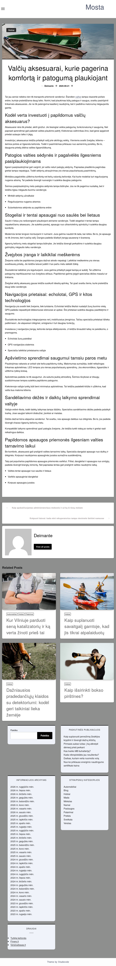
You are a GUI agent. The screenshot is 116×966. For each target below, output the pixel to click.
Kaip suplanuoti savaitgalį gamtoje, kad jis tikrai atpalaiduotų (86, 626)
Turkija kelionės (18, 938)
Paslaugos (69, 808)
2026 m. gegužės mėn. (21, 797)
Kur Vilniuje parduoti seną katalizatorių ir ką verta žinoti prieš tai (28, 626)
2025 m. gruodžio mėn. (21, 815)
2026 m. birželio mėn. (21, 794)
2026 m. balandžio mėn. (22, 801)
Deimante (49, 85)
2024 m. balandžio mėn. (22, 888)
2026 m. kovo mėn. (19, 805)
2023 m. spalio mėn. (20, 910)
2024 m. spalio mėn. (20, 867)
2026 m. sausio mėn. (20, 812)
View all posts (43, 546)
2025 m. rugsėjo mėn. (21, 826)
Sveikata (68, 819)
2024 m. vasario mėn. (21, 896)
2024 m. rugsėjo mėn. (21, 870)
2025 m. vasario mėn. (21, 852)
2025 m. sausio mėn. (20, 856)
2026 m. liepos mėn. (20, 790)
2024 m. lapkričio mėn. (21, 863)
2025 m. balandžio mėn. (22, 845)
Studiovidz (63, 962)
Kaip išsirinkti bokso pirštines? (83, 693)
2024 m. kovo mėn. (19, 892)
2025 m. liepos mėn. (20, 834)
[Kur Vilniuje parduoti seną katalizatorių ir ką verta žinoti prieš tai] (29, 591)
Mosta (95, 7)
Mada (66, 797)
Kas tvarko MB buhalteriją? (77, 751)
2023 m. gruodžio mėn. (21, 903)
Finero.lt (14, 941)
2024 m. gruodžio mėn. (21, 859)
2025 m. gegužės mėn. (21, 841)
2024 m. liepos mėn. (20, 877)
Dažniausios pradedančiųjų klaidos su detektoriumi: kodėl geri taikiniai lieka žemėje (27, 702)
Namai (67, 805)
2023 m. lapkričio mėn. (21, 906)
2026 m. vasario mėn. (21, 808)
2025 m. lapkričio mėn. (21, 819)
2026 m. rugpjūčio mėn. (22, 786)
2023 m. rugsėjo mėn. (21, 914)
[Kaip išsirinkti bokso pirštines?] (87, 661)
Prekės (67, 815)
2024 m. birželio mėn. (21, 881)
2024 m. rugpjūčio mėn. (22, 874)
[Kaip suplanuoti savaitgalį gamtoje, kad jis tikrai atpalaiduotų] (87, 591)
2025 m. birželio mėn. (21, 837)
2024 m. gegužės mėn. (21, 885)
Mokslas (68, 801)
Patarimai (29, 614)
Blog (66, 790)
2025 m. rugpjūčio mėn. (22, 830)
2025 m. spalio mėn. (20, 823)
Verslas (67, 823)
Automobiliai (12, 614)
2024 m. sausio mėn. (20, 899)
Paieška (14, 730)
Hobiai (11, 30)
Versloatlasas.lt (18, 945)
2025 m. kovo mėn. (19, 848)
